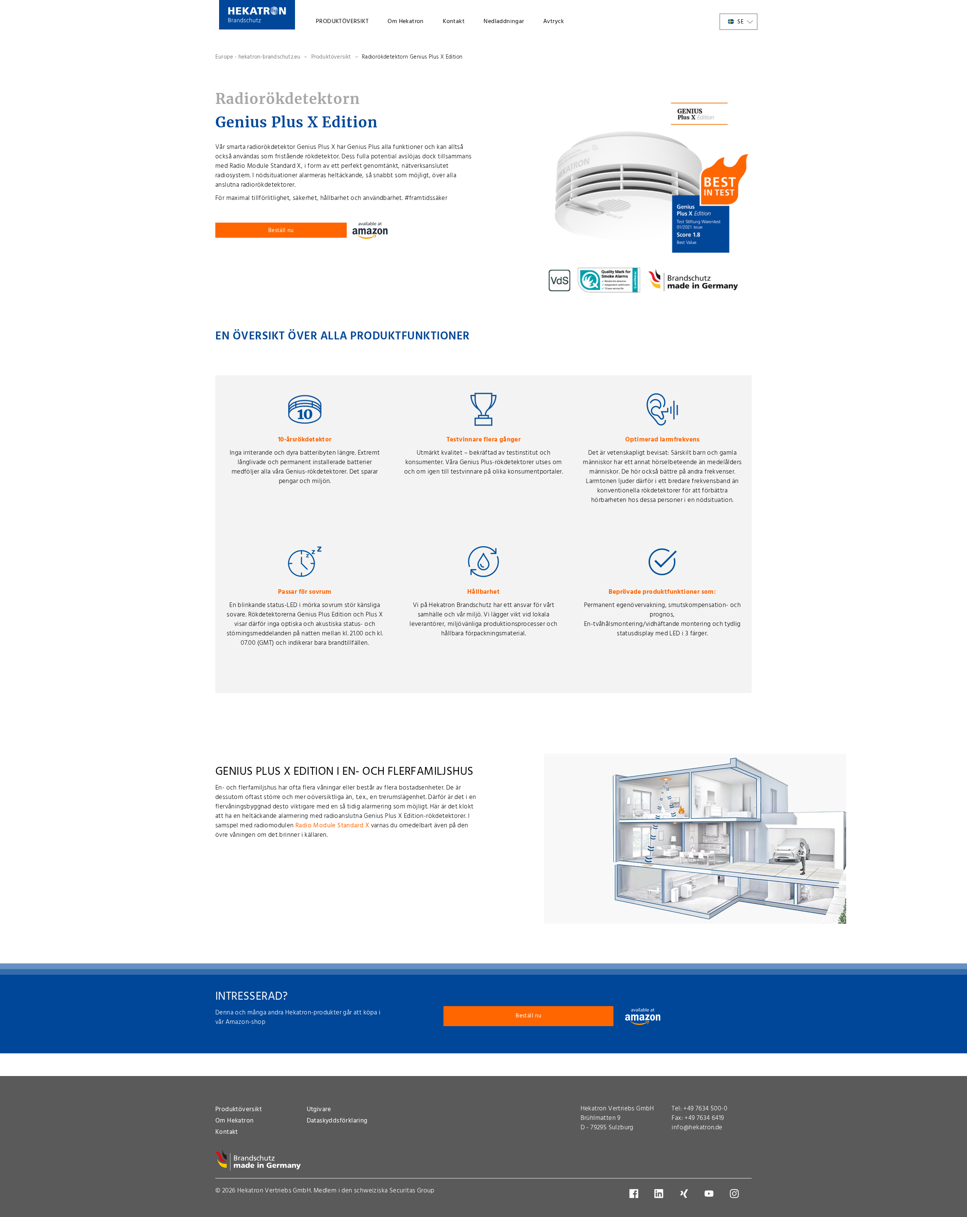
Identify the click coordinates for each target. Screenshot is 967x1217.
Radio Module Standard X (332, 826)
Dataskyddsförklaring (337, 1121)
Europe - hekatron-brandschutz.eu (257, 57)
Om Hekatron (405, 21)
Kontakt (454, 21)
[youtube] (714, 1193)
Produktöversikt (331, 57)
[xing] (689, 1193)
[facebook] (639, 1193)
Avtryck (553, 21)
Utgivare (319, 1109)
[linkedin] (664, 1193)
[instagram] (739, 1193)
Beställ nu (281, 230)
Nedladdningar (504, 21)
